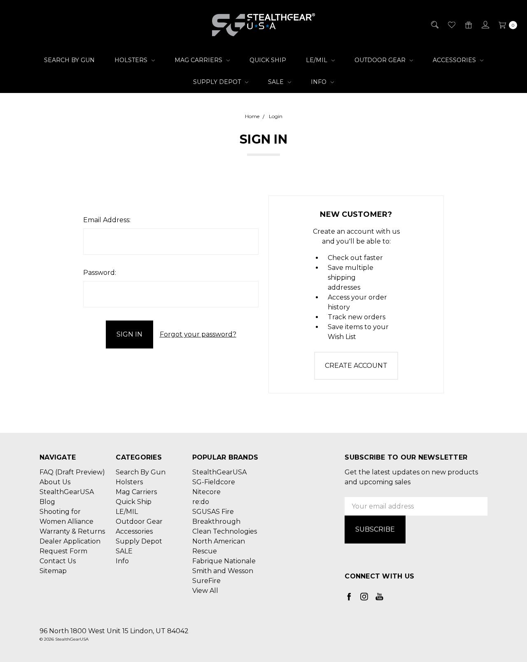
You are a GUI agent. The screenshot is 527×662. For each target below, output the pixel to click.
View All (205, 591)
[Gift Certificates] (468, 24)
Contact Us (58, 561)
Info (319, 82)
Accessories (455, 60)
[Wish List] (451, 24)
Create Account (356, 365)
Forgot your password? (198, 334)
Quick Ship (268, 60)
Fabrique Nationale (224, 561)
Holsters (131, 60)
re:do (200, 502)
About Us (55, 482)
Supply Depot (218, 82)
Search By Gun (69, 60)
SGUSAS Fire (213, 512)
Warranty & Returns (72, 531)
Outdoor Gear (380, 60)
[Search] (434, 24)
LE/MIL (317, 60)
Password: (99, 272)
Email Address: (107, 220)
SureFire (206, 581)
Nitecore (206, 492)
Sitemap (53, 571)
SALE (276, 82)
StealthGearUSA (219, 472)
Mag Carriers (199, 60)
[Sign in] (484, 24)
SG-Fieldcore (213, 482)
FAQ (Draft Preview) (72, 472)
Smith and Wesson (222, 571)
